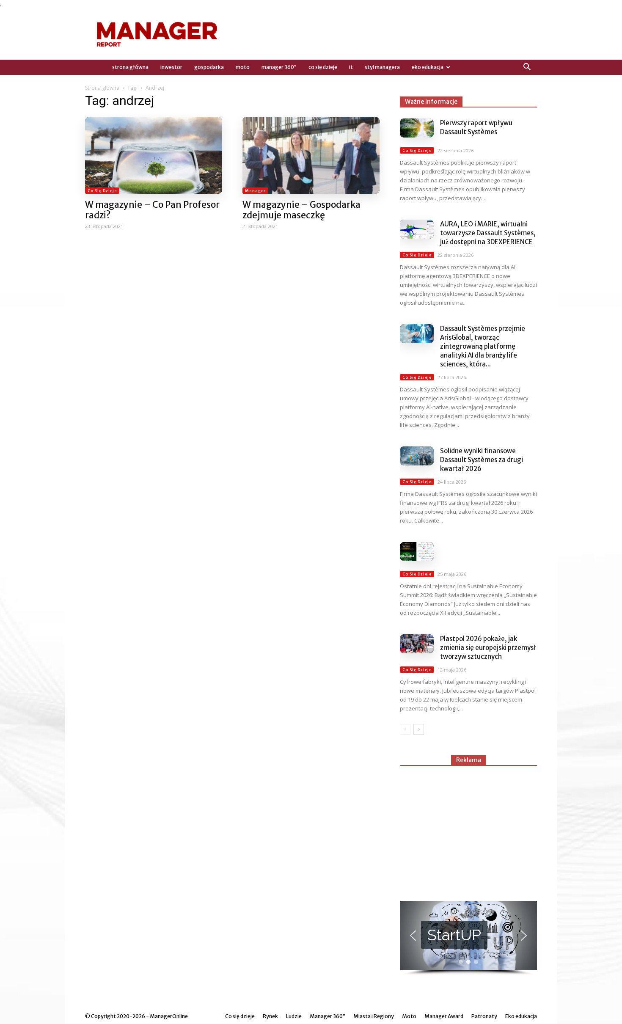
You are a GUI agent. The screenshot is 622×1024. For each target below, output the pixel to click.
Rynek (270, 1016)
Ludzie (294, 1016)
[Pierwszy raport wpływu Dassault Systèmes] (417, 128)
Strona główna (102, 87)
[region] (468, 938)
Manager (255, 190)
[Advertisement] (468, 830)
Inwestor (171, 67)
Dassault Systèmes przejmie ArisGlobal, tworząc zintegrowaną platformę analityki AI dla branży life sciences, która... (482, 346)
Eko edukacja (427, 67)
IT (351, 67)
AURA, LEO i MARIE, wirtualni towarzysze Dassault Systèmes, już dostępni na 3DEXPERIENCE (488, 233)
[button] (527, 67)
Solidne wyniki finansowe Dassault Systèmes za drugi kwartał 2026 (481, 460)
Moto (243, 67)
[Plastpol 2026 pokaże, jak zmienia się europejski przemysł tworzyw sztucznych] (417, 643)
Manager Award (443, 1016)
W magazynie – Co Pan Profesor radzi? (152, 210)
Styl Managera (382, 67)
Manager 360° (279, 67)
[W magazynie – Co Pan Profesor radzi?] (153, 155)
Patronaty (484, 1016)
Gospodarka (209, 67)
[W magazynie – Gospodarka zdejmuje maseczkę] (311, 155)
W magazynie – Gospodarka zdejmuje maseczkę (301, 210)
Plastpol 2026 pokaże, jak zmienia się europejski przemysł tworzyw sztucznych (488, 648)
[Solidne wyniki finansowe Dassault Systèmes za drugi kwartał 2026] (417, 455)
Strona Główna (130, 67)
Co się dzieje (322, 67)
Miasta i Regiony (373, 1016)
